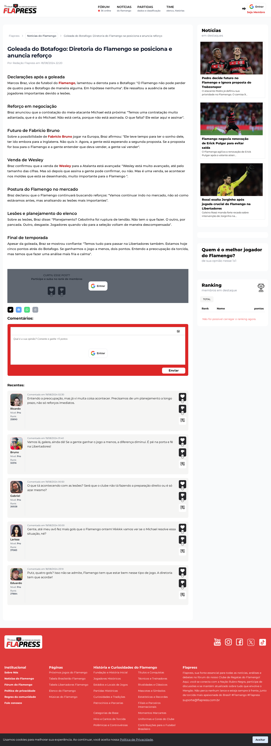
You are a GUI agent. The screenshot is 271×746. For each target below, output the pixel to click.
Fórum (104, 8)
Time (175, 8)
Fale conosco (13, 703)
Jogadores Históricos (107, 678)
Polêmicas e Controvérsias (110, 725)
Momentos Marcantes (152, 713)
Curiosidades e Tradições (109, 697)
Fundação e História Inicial (110, 672)
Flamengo (67, 83)
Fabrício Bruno (60, 136)
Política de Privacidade (136, 739)
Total (207, 299)
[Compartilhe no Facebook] (19, 310)
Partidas (149, 8)
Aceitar (260, 739)
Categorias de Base (105, 713)
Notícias (124, 8)
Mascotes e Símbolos (151, 690)
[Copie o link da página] (35, 310)
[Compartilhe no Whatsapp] (27, 310)
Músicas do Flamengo (63, 697)
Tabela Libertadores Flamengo (68, 684)
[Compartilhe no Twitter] (10, 310)
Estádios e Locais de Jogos (110, 684)
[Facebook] (239, 642)
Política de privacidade (19, 690)
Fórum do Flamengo (18, 684)
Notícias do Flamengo (19, 678)
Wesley (65, 166)
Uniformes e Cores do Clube (156, 719)
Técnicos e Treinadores (152, 678)
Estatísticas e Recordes (153, 697)
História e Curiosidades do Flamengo (125, 667)
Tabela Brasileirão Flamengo (67, 678)
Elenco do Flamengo (62, 690)
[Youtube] (217, 642)
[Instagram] (228, 642)
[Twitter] (251, 642)
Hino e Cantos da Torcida (109, 719)
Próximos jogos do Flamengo (68, 672)
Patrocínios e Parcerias (108, 703)
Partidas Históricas (105, 690)
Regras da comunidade (20, 697)
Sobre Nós (11, 672)
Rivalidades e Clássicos (152, 684)
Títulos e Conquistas (151, 672)
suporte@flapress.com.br (201, 700)
